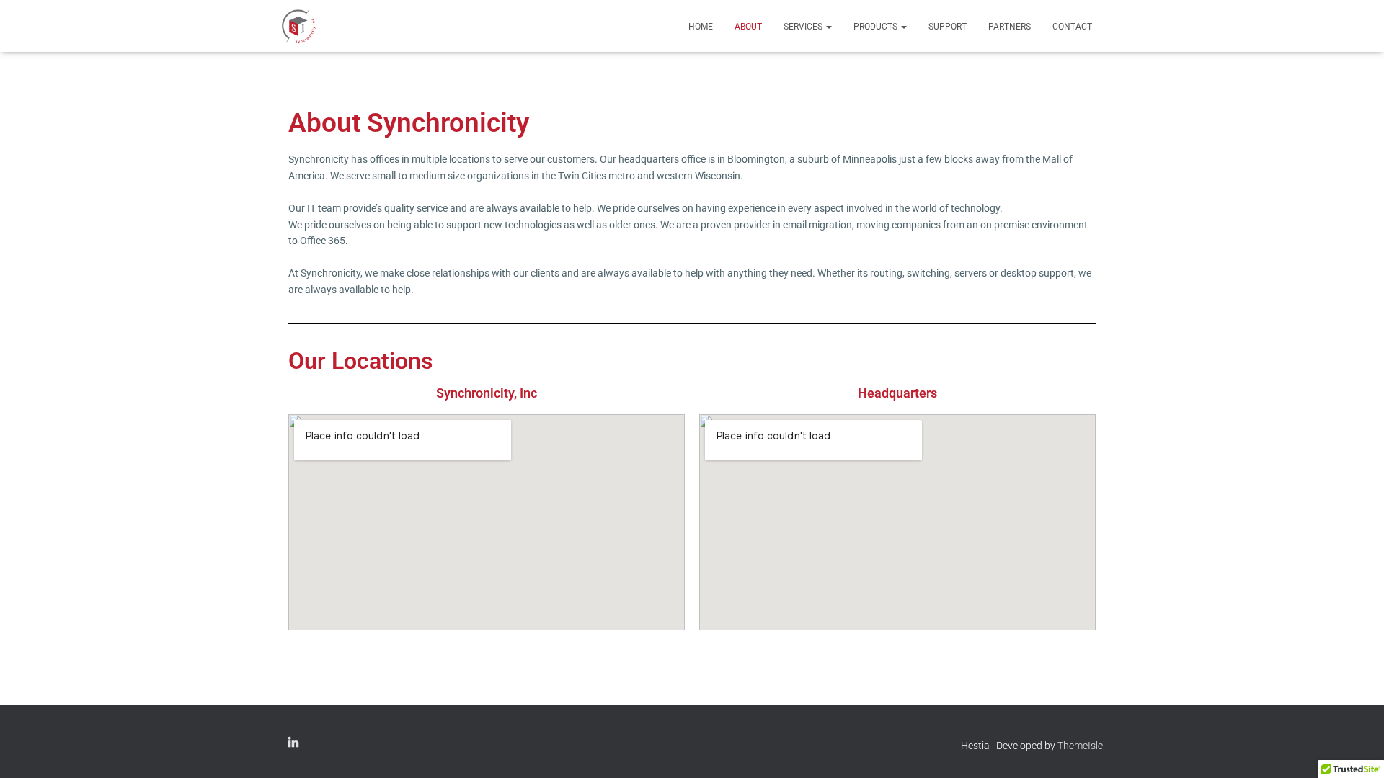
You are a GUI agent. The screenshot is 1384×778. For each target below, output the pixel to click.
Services (804, 27)
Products (876, 27)
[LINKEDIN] (293, 743)
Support (947, 27)
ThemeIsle (1080, 745)
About (748, 27)
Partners (1009, 27)
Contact (1072, 27)
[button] (828, 27)
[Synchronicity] (299, 26)
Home (700, 27)
